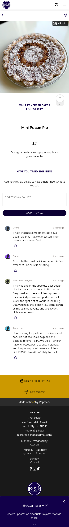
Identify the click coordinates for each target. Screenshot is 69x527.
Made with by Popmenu (26, 402)
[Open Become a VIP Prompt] (34, 524)
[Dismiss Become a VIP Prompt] (64, 501)
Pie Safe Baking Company (34, 489)
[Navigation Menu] (64, 4)
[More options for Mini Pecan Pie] (60, 98)
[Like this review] (16, 246)
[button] (4, 15)
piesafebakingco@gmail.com (34, 434)
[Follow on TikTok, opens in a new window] (38, 469)
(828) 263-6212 (35, 430)
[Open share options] (65, 15)
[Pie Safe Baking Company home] (16, 5)
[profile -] (57, 5)
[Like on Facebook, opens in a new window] (31, 469)
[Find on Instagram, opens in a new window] (34, 469)
